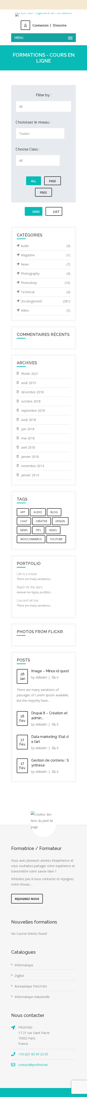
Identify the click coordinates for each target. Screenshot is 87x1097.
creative (41, 521)
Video (45, 310)
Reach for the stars (29, 587)
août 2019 (28, 383)
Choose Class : (27, 149)
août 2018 (28, 420)
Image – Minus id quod (50, 671)
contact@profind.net (33, 1065)
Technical (45, 292)
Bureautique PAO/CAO (30, 986)
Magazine (45, 255)
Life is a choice (27, 574)
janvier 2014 (30, 475)
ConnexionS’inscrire (49, 25)
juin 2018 (27, 429)
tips (38, 530)
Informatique (23, 965)
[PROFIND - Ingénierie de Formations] (43, 14)
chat (23, 521)
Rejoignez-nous (27, 899)
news (23, 530)
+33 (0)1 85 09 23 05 (33, 1054)
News (45, 264)
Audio (45, 246)
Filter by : (43, 95)
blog (54, 512)
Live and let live (27, 600)
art (22, 512)
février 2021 (29, 373)
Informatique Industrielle (32, 997)
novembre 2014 (32, 466)
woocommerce (31, 539)
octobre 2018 (31, 401)
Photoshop (45, 283)
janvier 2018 (30, 456)
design (60, 521)
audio (37, 512)
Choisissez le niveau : (33, 122)
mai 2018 (28, 438)
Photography (45, 273)
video (53, 530)
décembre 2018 (32, 392)
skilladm (41, 677)
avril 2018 (28, 447)
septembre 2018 (33, 410)
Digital (19, 975)
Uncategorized (45, 301)
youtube (56, 539)
